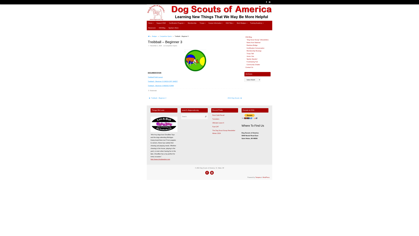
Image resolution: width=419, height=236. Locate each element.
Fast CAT (215, 127)
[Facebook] (266, 2)
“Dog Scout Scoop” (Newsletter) (258, 40)
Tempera (258, 177)
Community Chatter (253, 64)
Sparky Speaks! (252, 59)
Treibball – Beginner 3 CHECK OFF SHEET (163, 81)
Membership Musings (254, 51)
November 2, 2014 (156, 46)
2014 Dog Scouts (234, 98)
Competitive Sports (166, 36)
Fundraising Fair (252, 62)
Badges (154, 36)
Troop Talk (250, 53)
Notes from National (253, 42)
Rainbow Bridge (252, 45)
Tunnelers (215, 119)
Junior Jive (250, 56)
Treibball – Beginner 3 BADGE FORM (161, 86)
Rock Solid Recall (218, 115)
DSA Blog (249, 37)
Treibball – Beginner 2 (158, 98)
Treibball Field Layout (155, 77)
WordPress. (266, 177)
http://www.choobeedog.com (160, 159)
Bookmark (153, 90)
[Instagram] (269, 2)
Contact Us (249, 67)
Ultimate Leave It (218, 123)
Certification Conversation (255, 48)
